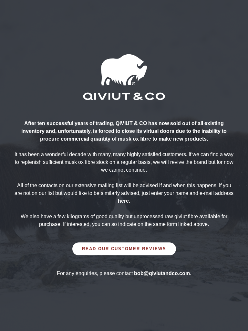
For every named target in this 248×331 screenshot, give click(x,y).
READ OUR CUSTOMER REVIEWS (124, 248)
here (123, 201)
